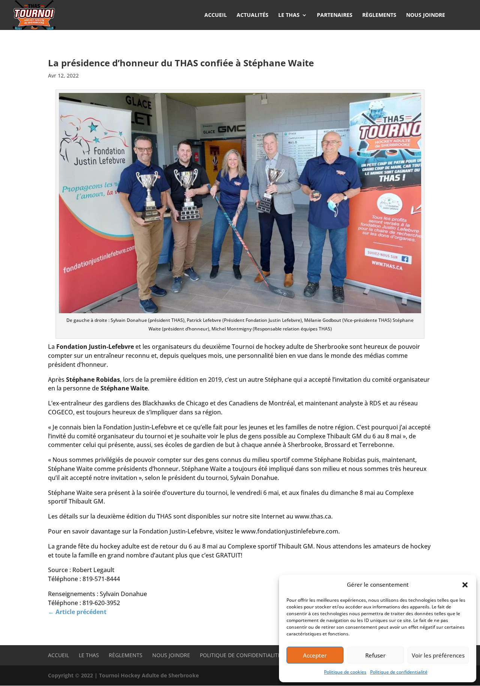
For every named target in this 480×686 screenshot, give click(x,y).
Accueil (215, 15)
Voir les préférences (438, 655)
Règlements (379, 15)
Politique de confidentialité (399, 672)
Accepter (315, 655)
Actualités (252, 15)
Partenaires (334, 15)
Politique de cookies (345, 672)
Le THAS (89, 655)
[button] (465, 585)
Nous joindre (425, 15)
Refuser (375, 655)
